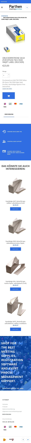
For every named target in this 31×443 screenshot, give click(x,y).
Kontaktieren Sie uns (12, 388)
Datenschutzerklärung (8, 409)
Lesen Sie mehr (7, 89)
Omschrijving (9, 114)
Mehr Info (15, 209)
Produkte (4, 406)
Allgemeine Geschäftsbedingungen (12, 411)
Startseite (4, 16)
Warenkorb (4, 1)
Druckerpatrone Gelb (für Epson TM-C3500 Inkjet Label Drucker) (14, 18)
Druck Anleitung (6, 419)
